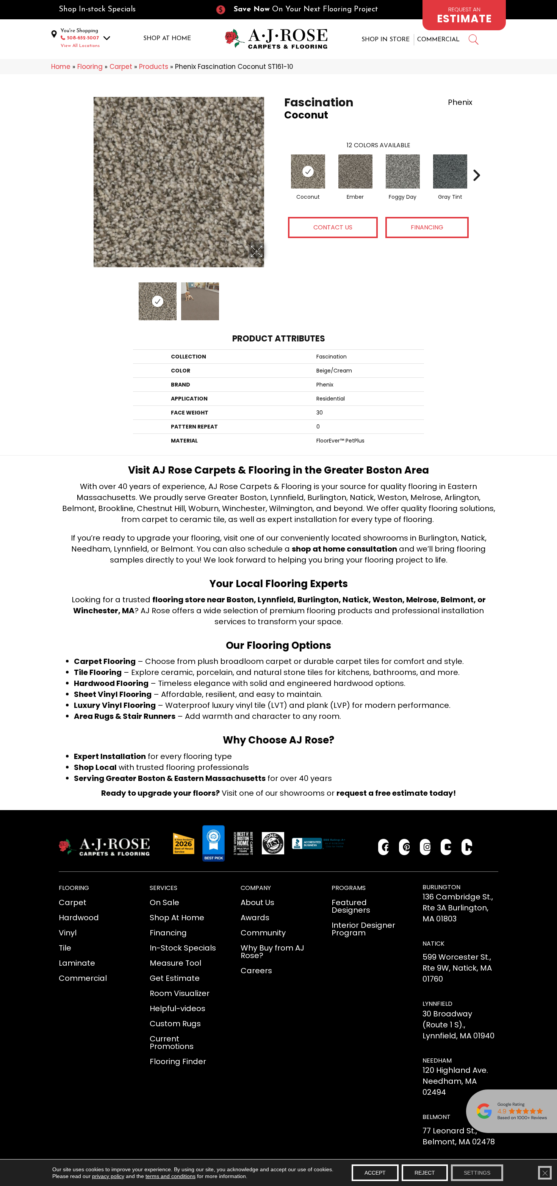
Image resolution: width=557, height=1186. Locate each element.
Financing (427, 227)
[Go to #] (473, 40)
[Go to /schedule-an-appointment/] (464, 15)
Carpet (121, 66)
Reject (425, 1173)
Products (153, 66)
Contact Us (332, 227)
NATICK (433, 943)
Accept (375, 1173)
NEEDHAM (437, 1060)
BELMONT (436, 1117)
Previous (88, 297)
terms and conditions (171, 1176)
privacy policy (108, 1176)
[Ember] (355, 171)
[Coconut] (308, 171)
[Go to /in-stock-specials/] (129, 9)
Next (269, 297)
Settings (477, 1173)
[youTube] (446, 847)
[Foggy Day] (403, 171)
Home (60, 66)
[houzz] (467, 847)
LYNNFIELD (437, 1003)
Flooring (90, 66)
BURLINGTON (441, 887)
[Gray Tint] (450, 171)
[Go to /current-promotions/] (303, 10)
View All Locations (80, 46)
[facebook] (383, 847)
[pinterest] (404, 847)
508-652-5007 (83, 38)
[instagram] (425, 847)
